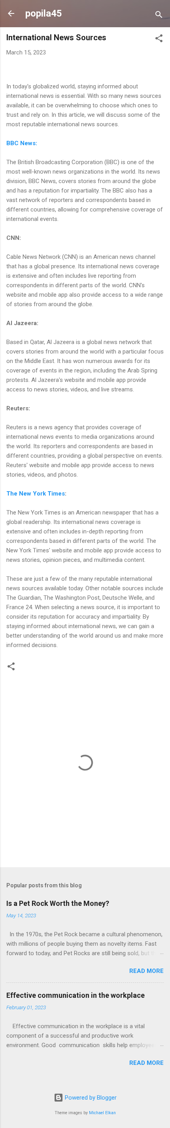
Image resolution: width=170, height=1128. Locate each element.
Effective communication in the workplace (75, 995)
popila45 (43, 13)
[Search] (159, 16)
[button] (159, 40)
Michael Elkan (102, 1112)
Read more (146, 971)
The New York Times (35, 493)
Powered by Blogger (90, 1097)
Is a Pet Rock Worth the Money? (57, 903)
